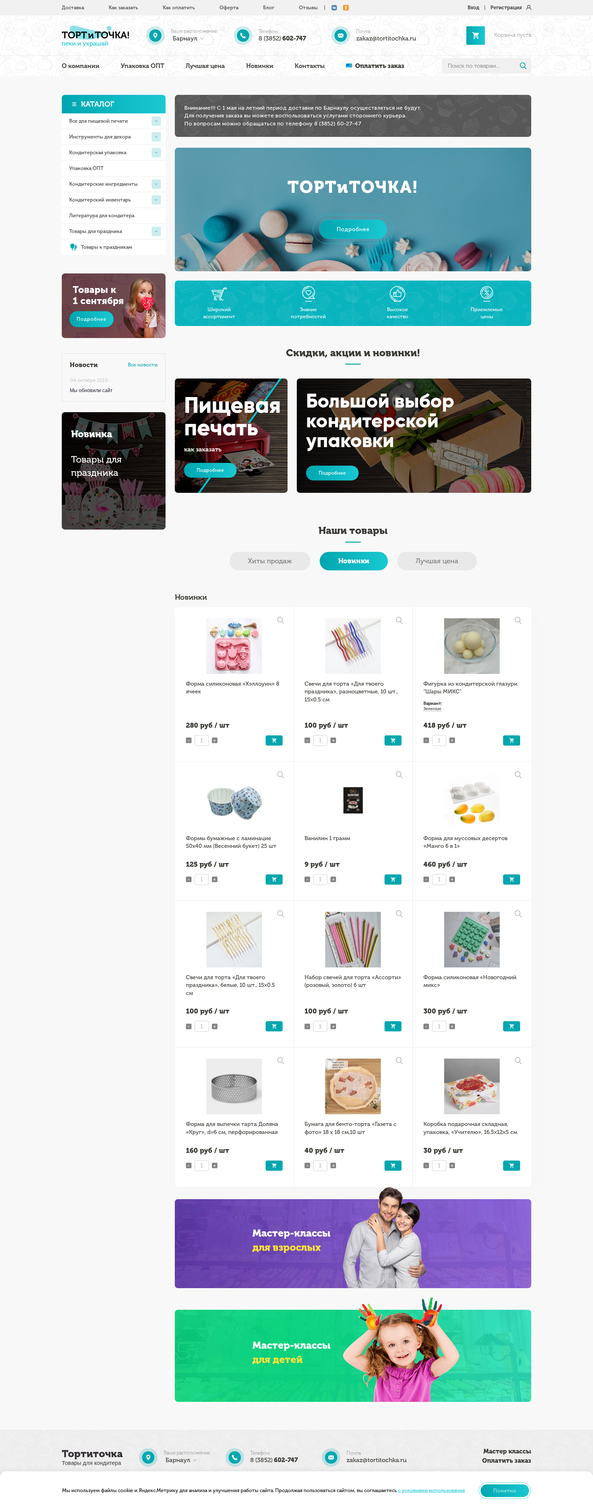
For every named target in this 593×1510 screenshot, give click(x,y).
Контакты (310, 66)
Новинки (259, 66)
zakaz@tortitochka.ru (386, 38)
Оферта (229, 8)
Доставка (73, 8)
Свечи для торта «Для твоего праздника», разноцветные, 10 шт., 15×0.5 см (351, 691)
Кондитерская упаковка (97, 152)
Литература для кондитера (101, 215)
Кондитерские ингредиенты (103, 184)
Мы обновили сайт (91, 390)
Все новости (143, 365)
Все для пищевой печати (98, 121)
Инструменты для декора (100, 137)
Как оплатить (179, 8)
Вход (473, 8)
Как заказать (123, 8)
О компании (80, 66)
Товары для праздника (95, 231)
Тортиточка (92, 1454)
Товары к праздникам (106, 247)
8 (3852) (282, 38)
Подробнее (92, 319)
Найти (523, 65)
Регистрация (506, 8)
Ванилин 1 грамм (327, 838)
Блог (268, 8)
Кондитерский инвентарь (100, 200)
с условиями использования (431, 1490)
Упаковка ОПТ (142, 66)
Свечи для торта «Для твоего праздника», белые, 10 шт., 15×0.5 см (230, 985)
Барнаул (185, 38)
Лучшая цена (205, 66)
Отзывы (308, 8)
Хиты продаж (270, 561)
